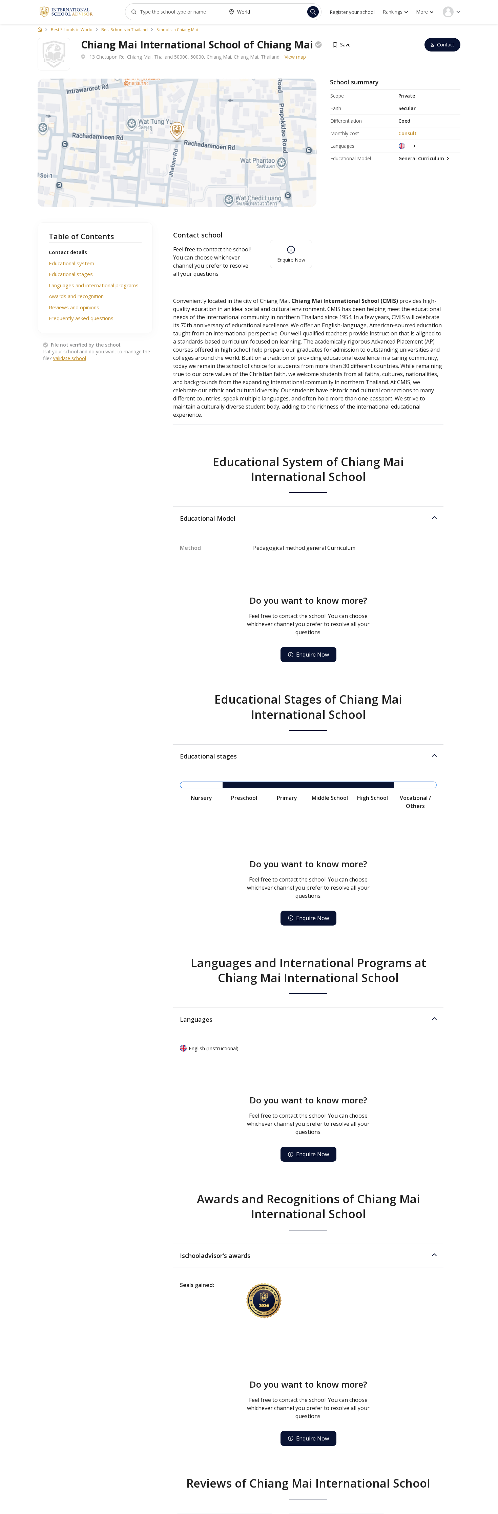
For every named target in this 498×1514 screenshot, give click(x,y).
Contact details (68, 252)
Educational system (71, 263)
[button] (308, 518)
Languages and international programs (94, 285)
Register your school (352, 12)
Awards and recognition (76, 296)
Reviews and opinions (74, 307)
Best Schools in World (71, 30)
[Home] (40, 29)
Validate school (69, 358)
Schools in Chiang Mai (177, 30)
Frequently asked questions (81, 318)
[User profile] (451, 11)
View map (295, 57)
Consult (407, 133)
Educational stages (71, 274)
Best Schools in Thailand (124, 30)
